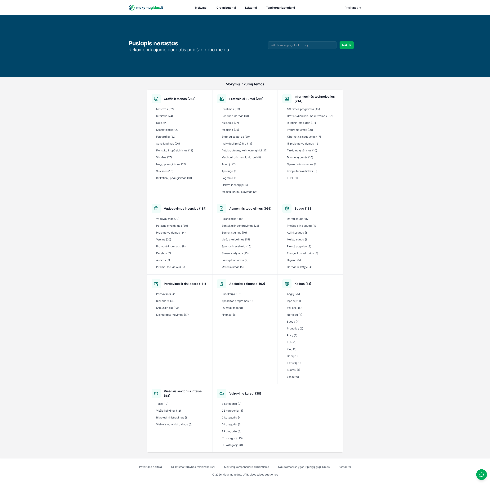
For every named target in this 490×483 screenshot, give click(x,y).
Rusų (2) (292, 335)
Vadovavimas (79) (167, 218)
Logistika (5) (230, 178)
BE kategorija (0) (232, 445)
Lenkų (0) (293, 376)
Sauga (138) (304, 208)
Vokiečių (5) (294, 307)
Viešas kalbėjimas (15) (236, 239)
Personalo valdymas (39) (172, 225)
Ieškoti (346, 45)
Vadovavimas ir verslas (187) (185, 208)
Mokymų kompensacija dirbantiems (246, 466)
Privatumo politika (150, 466)
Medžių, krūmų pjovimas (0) (239, 191)
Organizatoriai (226, 7)
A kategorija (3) (231, 431)
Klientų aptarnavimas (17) (172, 314)
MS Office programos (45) (303, 109)
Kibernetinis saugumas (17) (304, 136)
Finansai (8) (229, 314)
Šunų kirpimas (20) (168, 143)
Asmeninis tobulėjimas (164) (250, 208)
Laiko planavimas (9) (235, 260)
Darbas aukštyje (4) (299, 267)
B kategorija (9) (231, 403)
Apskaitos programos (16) (238, 300)
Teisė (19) (162, 403)
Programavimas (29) (300, 129)
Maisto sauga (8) (298, 239)
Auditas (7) (163, 260)
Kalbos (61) (303, 284)
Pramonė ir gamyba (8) (171, 246)
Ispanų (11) (294, 300)
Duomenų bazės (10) (300, 157)
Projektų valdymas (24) (171, 232)
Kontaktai (345, 466)
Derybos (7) (163, 253)
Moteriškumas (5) (233, 267)
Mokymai (201, 7)
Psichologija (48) (232, 218)
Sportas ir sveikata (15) (236, 246)
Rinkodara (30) (165, 300)
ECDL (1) (292, 178)
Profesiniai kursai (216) (246, 99)
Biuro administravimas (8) (172, 417)
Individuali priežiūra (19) (237, 143)
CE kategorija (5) (232, 410)
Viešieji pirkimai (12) (168, 410)
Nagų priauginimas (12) (171, 164)
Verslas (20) (163, 239)
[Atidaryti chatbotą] (481, 474)
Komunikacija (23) (167, 307)
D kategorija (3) (232, 424)
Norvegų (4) (294, 314)
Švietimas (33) (231, 109)
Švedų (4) (293, 321)
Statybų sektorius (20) (236, 136)
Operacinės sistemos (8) (302, 164)
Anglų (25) (293, 294)
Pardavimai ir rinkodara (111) (185, 284)
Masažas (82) (165, 109)
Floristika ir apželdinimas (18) (174, 150)
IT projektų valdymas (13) (303, 143)
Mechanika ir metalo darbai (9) (241, 157)
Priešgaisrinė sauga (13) (302, 225)
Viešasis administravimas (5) (174, 424)
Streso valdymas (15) (235, 253)
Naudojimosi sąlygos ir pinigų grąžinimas (304, 466)
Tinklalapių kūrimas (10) (302, 150)
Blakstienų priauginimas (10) (174, 178)
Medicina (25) (230, 129)
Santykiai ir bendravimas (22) (240, 225)
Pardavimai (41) (166, 294)
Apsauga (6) (230, 171)
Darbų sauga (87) (298, 218)
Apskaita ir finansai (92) (247, 284)
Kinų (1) (291, 349)
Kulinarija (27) (230, 122)
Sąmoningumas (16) (234, 232)
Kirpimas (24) (164, 116)
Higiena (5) (294, 260)
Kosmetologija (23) (168, 129)
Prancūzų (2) (295, 328)
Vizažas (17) (164, 157)
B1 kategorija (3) (232, 438)
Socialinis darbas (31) (235, 116)
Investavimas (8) (232, 307)
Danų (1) (292, 356)
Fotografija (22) (166, 136)
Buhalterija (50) (231, 294)
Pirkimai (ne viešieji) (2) (170, 267)
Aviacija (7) (229, 164)
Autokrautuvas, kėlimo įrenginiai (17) (244, 150)
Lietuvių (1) (294, 362)
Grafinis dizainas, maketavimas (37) (310, 116)
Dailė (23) (162, 122)
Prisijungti (353, 7)
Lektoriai (251, 7)
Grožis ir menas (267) (179, 99)
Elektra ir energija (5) (235, 184)
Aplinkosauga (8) (298, 232)
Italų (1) (291, 342)
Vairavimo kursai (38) (245, 393)
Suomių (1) (293, 369)
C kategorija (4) (232, 417)
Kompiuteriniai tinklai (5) (302, 171)
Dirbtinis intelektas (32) (301, 122)
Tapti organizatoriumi (280, 7)
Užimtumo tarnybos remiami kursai (193, 466)
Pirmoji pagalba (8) (299, 246)
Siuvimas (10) (164, 171)
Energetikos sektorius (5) (302, 253)
